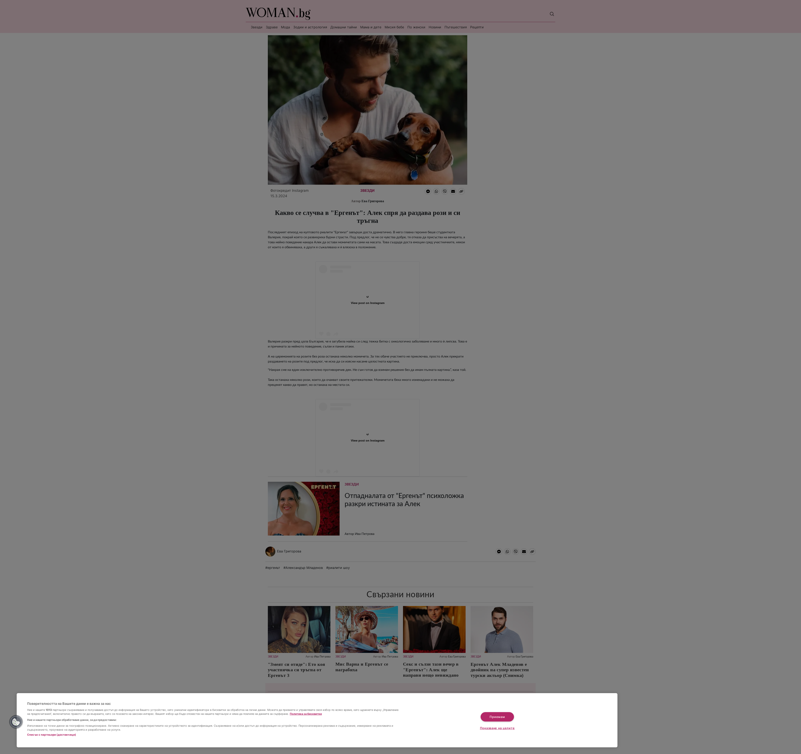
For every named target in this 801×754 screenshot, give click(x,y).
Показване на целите (497, 728)
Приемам (497, 717)
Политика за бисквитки (306, 713)
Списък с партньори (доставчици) (51, 734)
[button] (16, 722)
